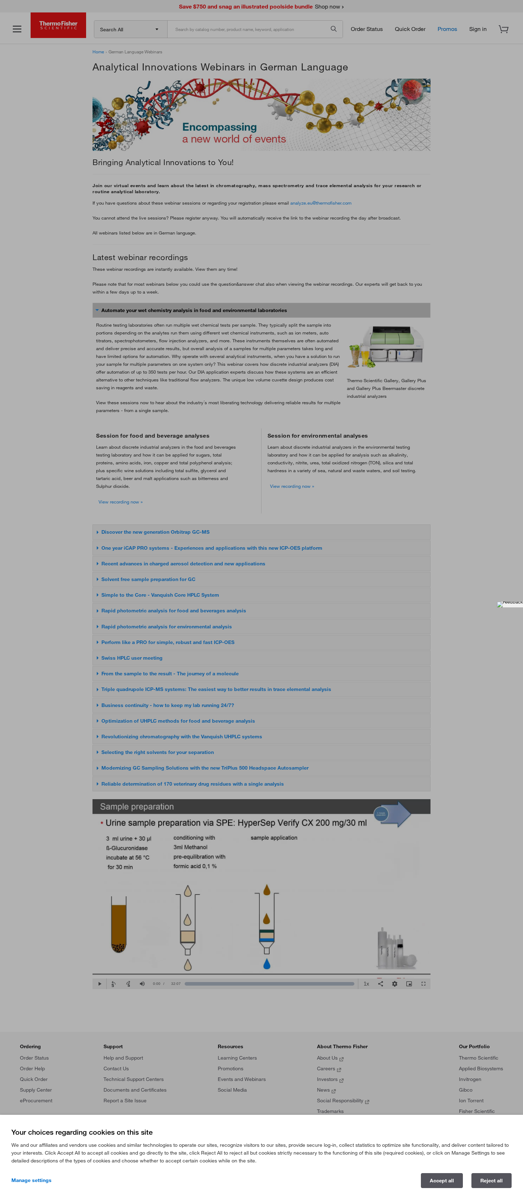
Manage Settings (31, 1180)
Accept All (442, 1180)
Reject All (491, 1180)
